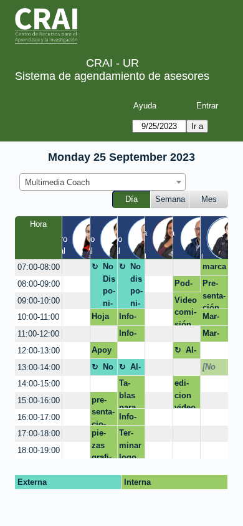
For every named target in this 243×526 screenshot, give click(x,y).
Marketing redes (214, 318)
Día (131, 199)
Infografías (127, 318)
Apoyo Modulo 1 (102, 352)
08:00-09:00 (38, 284)
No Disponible (109, 285)
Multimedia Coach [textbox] (57, 182)
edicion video (185, 393)
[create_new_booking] (75, 267)
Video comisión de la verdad (185, 310)
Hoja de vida (100, 318)
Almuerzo (192, 352)
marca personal (214, 268)
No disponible (136, 285)
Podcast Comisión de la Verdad (186, 285)
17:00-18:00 (38, 433)
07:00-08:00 (38, 267)
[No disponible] (212, 369)
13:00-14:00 (38, 367)
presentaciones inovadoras (103, 410)
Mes (209, 199)
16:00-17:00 (38, 417)
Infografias (127, 419)
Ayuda (144, 105)
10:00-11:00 (38, 317)
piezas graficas (102, 443)
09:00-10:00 (38, 300)
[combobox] (102, 182)
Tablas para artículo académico (130, 393)
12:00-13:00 (38, 350)
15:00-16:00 (38, 400)
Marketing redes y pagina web (214, 335)
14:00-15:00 (38, 383)
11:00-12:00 (38, 333)
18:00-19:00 (38, 450)
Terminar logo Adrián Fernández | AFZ (130, 443)
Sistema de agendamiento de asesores (112, 76)
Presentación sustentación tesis (214, 294)
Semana (170, 199)
